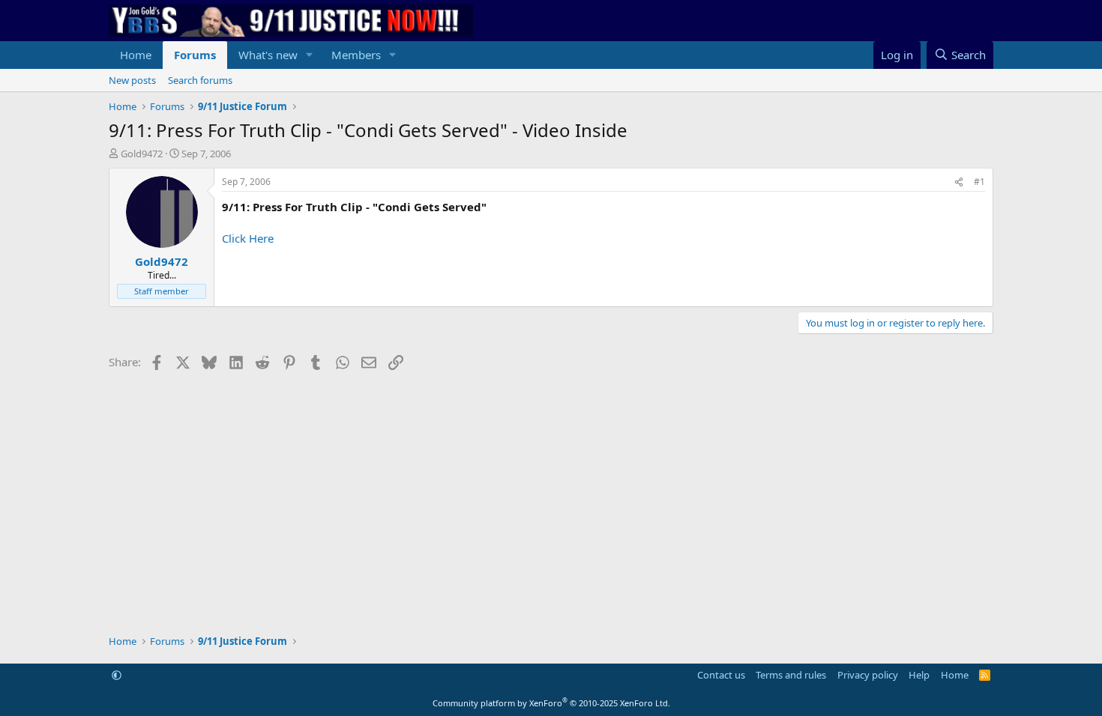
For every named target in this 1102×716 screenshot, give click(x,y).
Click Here (248, 238)
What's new (268, 54)
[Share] (959, 182)
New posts (132, 80)
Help (919, 675)
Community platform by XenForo (551, 703)
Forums (195, 54)
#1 (979, 181)
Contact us (721, 675)
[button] (309, 55)
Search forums (200, 80)
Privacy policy (867, 675)
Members (356, 54)
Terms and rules (791, 675)
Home (135, 54)
